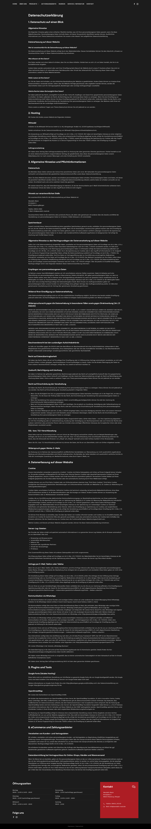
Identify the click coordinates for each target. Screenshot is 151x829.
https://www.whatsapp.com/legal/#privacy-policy (98, 614)
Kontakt (90, 4)
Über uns (23, 4)
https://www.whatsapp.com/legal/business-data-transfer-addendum (51, 652)
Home (15, 4)
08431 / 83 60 (116, 804)
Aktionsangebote (48, 4)
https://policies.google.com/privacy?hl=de (48, 685)
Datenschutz (79, 826)
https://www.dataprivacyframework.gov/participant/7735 (95, 642)
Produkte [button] (33, 4)
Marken (62, 4)
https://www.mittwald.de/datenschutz (83, 130)
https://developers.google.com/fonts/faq (79, 683)
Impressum (71, 826)
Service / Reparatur (76, 4)
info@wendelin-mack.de (41, 211)
